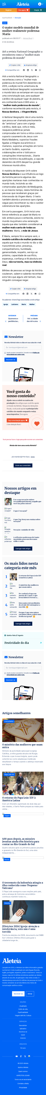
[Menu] (8, 4)
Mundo (6, 859)
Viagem (7, 816)
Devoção (18, 18)
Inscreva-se (23, 1032)
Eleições (7, 903)
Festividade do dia (16, 643)
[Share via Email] (36, 70)
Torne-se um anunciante (23, 1079)
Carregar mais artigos (23, 548)
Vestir (23, 1035)
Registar (9, 10)
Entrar (30, 994)
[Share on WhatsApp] (40, 70)
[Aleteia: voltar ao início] (23, 4)
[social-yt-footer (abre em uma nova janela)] (17, 1056)
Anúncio (23, 1038)
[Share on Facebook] (24, 70)
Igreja (6, 304)
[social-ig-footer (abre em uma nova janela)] (29, 1056)
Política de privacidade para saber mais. (23, 353)
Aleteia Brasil (27, 38)
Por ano (23, 1048)
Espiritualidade (7, 18)
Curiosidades (9, 721)
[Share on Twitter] (32, 70)
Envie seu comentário (23, 465)
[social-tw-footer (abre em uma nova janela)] (25, 1056)
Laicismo (15, 304)
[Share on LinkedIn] (28, 70)
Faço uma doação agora (16, 420)
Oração (36, 10)
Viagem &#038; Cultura (23, 1015)
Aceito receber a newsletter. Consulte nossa (23, 353)
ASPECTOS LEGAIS (23, 1075)
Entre (33, 457)
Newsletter (23, 1025)
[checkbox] (5, 353)
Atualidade (23, 1006)
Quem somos (23, 1071)
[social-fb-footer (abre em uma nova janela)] (21, 1056)
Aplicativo (23, 1029)
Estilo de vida (23, 1009)
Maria (24, 304)
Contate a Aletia (23, 1084)
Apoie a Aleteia (23, 1067)
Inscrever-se (10, 360)
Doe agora (22, 10)
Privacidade (23, 1088)
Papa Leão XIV (9, 775)
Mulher (32, 304)
